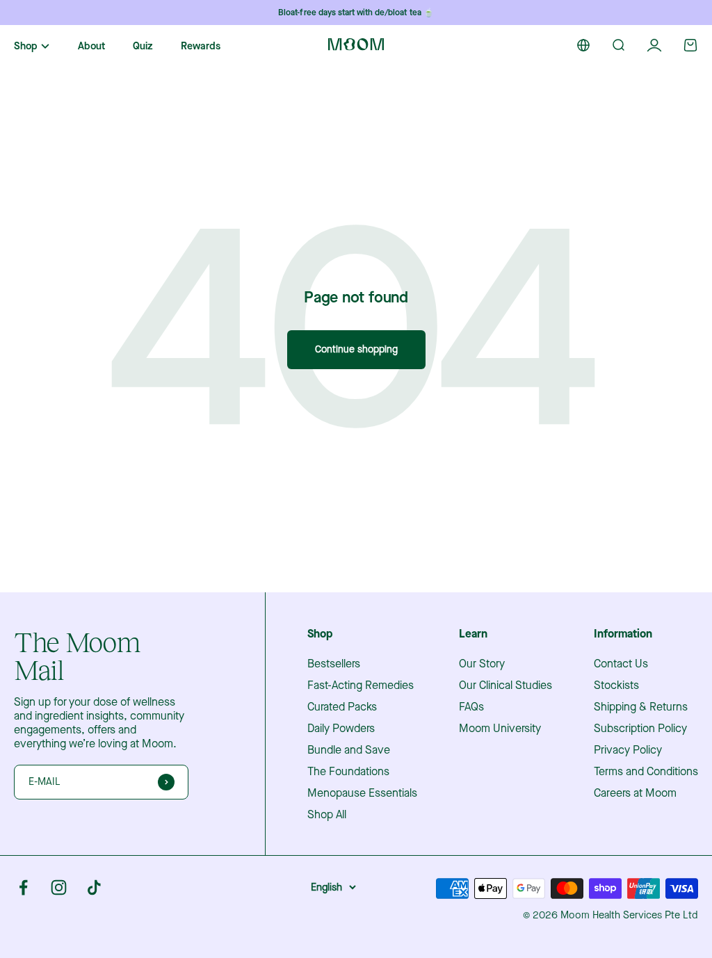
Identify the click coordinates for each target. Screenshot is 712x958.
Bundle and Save (348, 750)
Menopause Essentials (362, 793)
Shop (26, 46)
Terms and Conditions (646, 772)
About (91, 46)
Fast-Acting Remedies (360, 685)
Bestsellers (333, 664)
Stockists (616, 685)
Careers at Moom (635, 793)
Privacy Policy (628, 750)
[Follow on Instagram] (58, 887)
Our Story (482, 664)
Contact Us (621, 664)
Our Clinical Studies (505, 685)
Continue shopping (356, 349)
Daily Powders (341, 729)
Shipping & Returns (641, 707)
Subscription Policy (640, 729)
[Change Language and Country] (583, 45)
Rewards (200, 46)
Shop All (326, 815)
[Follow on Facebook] (23, 887)
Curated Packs (342, 707)
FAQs (471, 707)
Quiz (143, 46)
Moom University (500, 729)
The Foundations (348, 772)
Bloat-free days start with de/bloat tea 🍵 (355, 12)
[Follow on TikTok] (94, 887)
